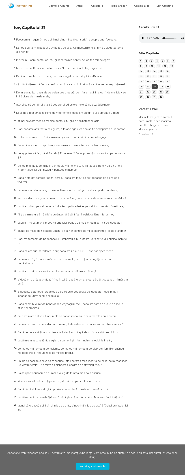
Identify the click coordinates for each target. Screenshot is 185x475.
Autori (80, 5)
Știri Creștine (164, 5)
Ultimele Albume (59, 5)
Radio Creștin (118, 5)
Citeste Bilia (142, 5)
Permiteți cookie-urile (92, 466)
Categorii (97, 5)
